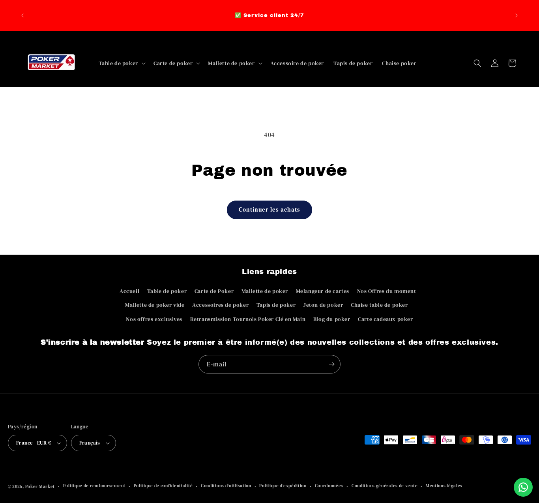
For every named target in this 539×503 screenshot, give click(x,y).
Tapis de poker (276, 305)
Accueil (129, 291)
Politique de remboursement (94, 486)
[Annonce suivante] (516, 15)
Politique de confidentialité (163, 486)
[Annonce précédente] (22, 15)
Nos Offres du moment (386, 291)
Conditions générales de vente (384, 486)
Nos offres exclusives (154, 319)
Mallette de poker (264, 291)
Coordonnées (329, 486)
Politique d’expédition (282, 486)
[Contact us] (523, 487)
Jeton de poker (323, 305)
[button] (121, 63)
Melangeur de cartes (322, 291)
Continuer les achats (269, 209)
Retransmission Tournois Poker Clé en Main (248, 319)
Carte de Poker (214, 291)
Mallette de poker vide (154, 305)
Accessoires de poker (220, 305)
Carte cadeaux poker (385, 319)
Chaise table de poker (379, 305)
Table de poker (167, 291)
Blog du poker (331, 319)
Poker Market (40, 487)
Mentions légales (444, 486)
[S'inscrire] (331, 364)
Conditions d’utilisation (226, 486)
